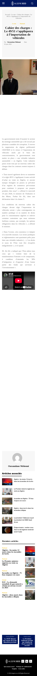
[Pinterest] (21, 50)
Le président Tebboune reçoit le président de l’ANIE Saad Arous (24, 520)
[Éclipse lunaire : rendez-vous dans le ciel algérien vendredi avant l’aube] (7, 530)
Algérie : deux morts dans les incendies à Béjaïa (12, 596)
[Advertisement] (18, 117)
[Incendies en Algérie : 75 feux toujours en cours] (7, 501)
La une (13, 14)
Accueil (7, 14)
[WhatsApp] (26, 50)
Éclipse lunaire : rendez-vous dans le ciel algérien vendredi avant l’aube (24, 530)
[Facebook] (11, 50)
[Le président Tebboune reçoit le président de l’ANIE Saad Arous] (7, 520)
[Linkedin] (26, 661)
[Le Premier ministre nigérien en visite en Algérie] (7, 491)
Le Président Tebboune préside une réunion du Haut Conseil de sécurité (27, 642)
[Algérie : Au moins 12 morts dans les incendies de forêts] (7, 481)
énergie (4, 580)
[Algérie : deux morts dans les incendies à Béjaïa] (7, 510)
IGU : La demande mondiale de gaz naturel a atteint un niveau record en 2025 (12, 585)
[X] (16, 50)
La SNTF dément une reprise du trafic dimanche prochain (10, 640)
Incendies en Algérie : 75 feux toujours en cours (12, 574)
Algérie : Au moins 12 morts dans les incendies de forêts (11, 552)
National (22, 23)
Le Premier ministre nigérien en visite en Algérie (10, 563)
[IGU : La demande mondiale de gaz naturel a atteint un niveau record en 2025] (30, 584)
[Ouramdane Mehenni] (18, 458)
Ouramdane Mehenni (14, 42)
